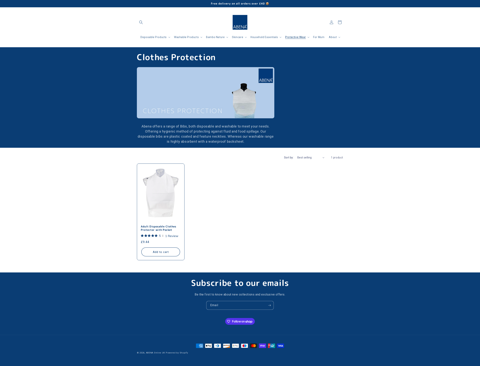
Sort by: (289, 157)
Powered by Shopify (177, 353)
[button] (141, 22)
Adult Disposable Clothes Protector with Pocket (158, 228)
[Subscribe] (269, 305)
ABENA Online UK (155, 353)
